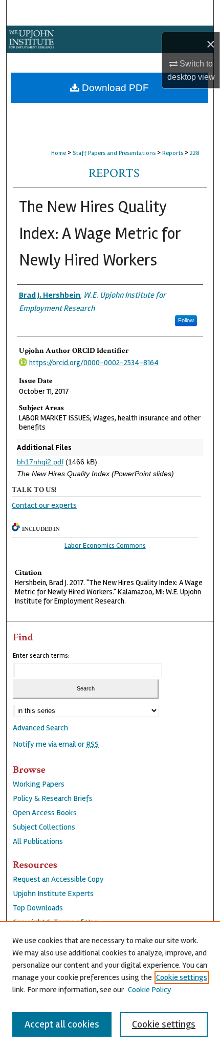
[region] (110, 985)
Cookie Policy (149, 990)
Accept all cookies (62, 1024)
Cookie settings (181, 977)
